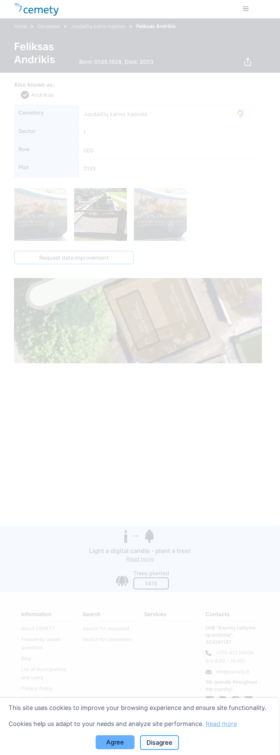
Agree (115, 742)
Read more (221, 723)
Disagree (159, 742)
